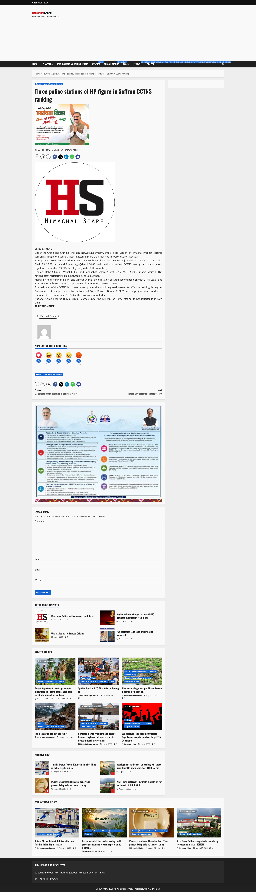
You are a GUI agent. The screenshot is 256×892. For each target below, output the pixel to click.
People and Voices (88, 678)
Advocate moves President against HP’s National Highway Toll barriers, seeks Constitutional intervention (97, 737)
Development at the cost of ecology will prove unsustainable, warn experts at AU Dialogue (107, 768)
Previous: (56, 392)
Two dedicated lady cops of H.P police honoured (107, 635)
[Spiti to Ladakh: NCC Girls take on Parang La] (98, 671)
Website (39, 580)
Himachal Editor (43, 699)
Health (127, 671)
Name (38, 559)
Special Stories (112, 63)
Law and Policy (130, 675)
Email (37, 569)
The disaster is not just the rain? (51, 733)
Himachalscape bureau (89, 695)
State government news (141, 834)
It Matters (48, 64)
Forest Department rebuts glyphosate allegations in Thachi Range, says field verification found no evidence (53, 692)
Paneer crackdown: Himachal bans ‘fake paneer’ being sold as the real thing (42, 785)
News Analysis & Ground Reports (72, 64)
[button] (37, 156)
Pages (126, 64)
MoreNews (140, 888)
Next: (145, 392)
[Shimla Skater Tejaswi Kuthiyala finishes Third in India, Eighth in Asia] (57, 822)
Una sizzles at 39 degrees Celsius (42, 635)
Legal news (85, 720)
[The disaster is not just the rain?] (55, 716)
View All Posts (48, 316)
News (34, 64)
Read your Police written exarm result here (42, 617)
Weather (97, 63)
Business (128, 720)
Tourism (88, 831)
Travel (140, 63)
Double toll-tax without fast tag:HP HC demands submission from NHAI (107, 617)
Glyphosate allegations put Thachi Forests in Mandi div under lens (142, 690)
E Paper (150, 64)
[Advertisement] (69, 38)
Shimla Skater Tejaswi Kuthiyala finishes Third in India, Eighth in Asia (42, 768)
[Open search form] (223, 64)
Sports (57, 834)
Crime (134, 831)
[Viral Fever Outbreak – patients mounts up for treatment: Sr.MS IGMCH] (199, 822)
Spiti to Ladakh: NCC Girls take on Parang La (98, 690)
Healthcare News (139, 671)
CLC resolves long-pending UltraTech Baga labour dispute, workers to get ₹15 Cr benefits (141, 737)
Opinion (40, 723)
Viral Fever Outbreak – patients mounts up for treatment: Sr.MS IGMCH (107, 785)
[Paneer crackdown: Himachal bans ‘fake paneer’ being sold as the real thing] (151, 822)
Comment (40, 521)
